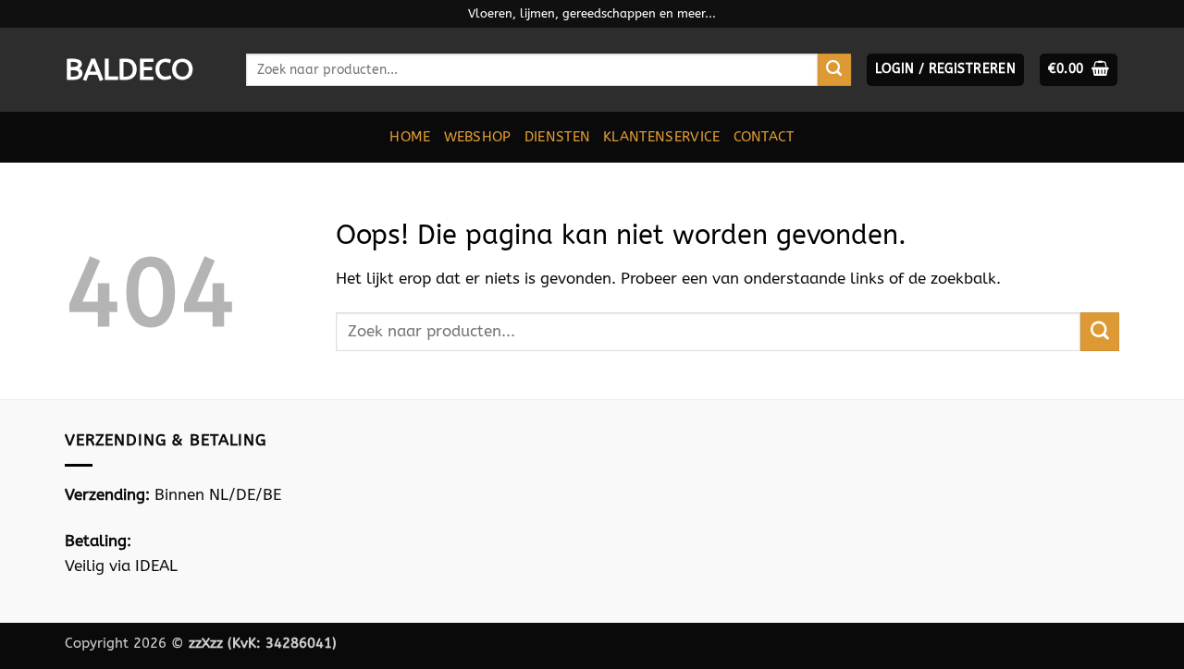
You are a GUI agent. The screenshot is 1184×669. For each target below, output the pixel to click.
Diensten (557, 136)
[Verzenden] (834, 70)
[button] (945, 70)
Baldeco (129, 70)
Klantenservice (661, 136)
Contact (764, 136)
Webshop (478, 136)
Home (409, 136)
